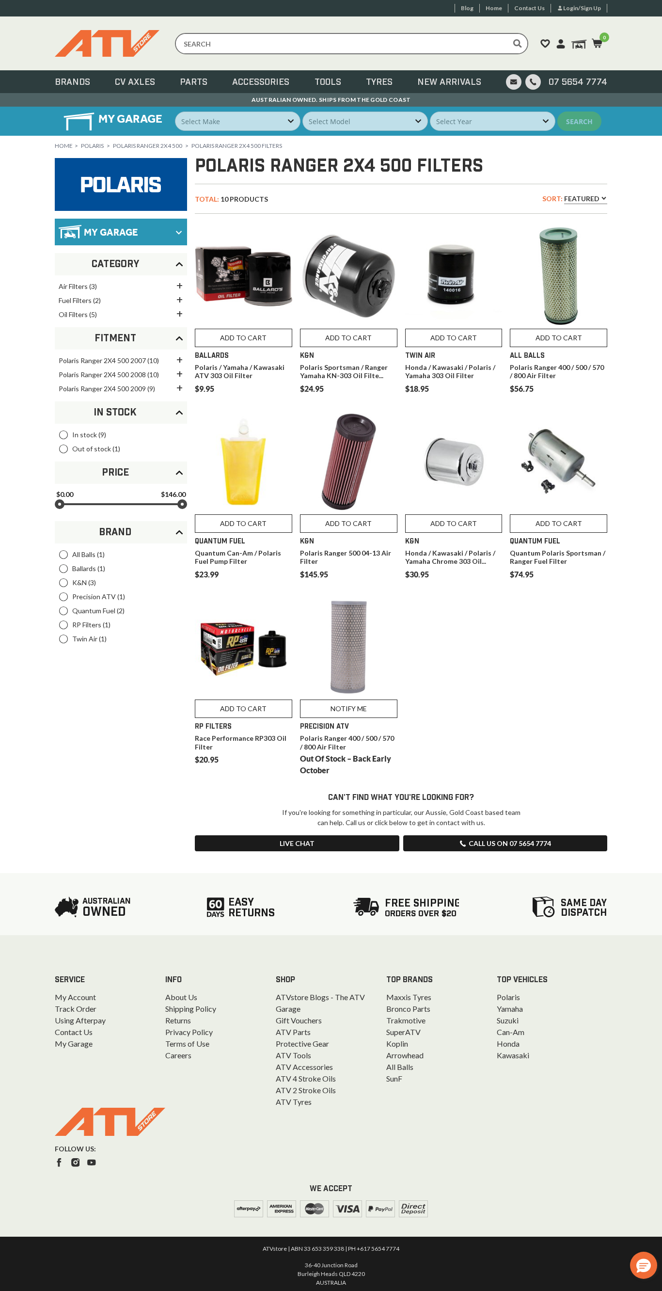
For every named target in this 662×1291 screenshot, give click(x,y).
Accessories (260, 82)
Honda (508, 1043)
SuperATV (403, 1031)
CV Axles (135, 82)
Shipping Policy (190, 1008)
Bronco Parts (408, 1008)
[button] (643, 1265)
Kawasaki (513, 1055)
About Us (181, 997)
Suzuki (508, 1020)
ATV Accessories (304, 1066)
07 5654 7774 (578, 82)
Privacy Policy (189, 1031)
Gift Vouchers (299, 1020)
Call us (510, 843)
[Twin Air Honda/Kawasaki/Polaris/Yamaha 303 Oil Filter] (454, 276)
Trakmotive (406, 1020)
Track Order (75, 1008)
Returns (178, 1020)
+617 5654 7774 (378, 1248)
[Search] (517, 43)
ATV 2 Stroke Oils (306, 1090)
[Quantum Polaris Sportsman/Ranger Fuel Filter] (558, 461)
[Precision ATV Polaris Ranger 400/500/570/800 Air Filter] (348, 647)
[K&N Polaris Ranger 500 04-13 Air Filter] (348, 461)
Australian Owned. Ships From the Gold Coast (331, 99)
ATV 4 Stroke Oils (306, 1078)
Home (64, 145)
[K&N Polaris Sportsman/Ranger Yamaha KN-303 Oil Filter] (348, 276)
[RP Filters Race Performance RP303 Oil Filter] (243, 647)
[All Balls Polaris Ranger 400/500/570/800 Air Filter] (558, 276)
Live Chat (297, 843)
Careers (178, 1055)
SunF (394, 1078)
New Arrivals (449, 82)
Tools (328, 82)
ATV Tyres (294, 1101)
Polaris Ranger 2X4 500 (147, 145)
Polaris (92, 145)
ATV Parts (293, 1031)
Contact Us (74, 1031)
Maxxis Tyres (408, 997)
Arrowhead (405, 1055)
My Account (75, 997)
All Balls (399, 1066)
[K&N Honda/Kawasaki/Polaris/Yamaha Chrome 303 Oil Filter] (454, 461)
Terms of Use (187, 1043)
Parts (193, 82)
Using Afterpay (80, 1020)
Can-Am (510, 1031)
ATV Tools (293, 1055)
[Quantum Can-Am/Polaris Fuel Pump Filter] (243, 461)
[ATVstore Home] (110, 1122)
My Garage (74, 1043)
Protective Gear (302, 1043)
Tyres (379, 82)
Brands (72, 82)
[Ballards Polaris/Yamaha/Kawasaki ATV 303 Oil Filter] (243, 276)
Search (579, 121)
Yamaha (510, 1008)
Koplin (397, 1043)
